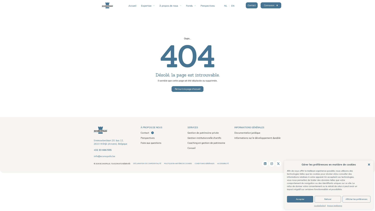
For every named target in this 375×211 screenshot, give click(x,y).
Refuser (327, 199)
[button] (369, 164)
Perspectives (148, 137)
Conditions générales (204, 163)
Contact (145, 132)
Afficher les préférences (356, 199)
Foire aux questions (151, 142)
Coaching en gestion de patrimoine (206, 142)
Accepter (300, 199)
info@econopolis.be (104, 156)
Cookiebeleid (320, 206)
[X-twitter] (278, 164)
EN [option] (232, 6)
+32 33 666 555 (103, 149)
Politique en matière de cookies (178, 163)
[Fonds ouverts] (195, 5)
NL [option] (225, 6)
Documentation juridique (247, 132)
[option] (226, 6)
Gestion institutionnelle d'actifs (204, 137)
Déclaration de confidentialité (147, 163)
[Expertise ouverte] (154, 5)
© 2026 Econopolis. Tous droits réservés (112, 164)
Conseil (191, 148)
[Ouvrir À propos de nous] (180, 5)
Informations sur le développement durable (257, 137)
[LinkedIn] (265, 164)
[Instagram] (272, 164)
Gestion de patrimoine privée (203, 132)
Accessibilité (223, 163)
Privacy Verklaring (334, 206)
